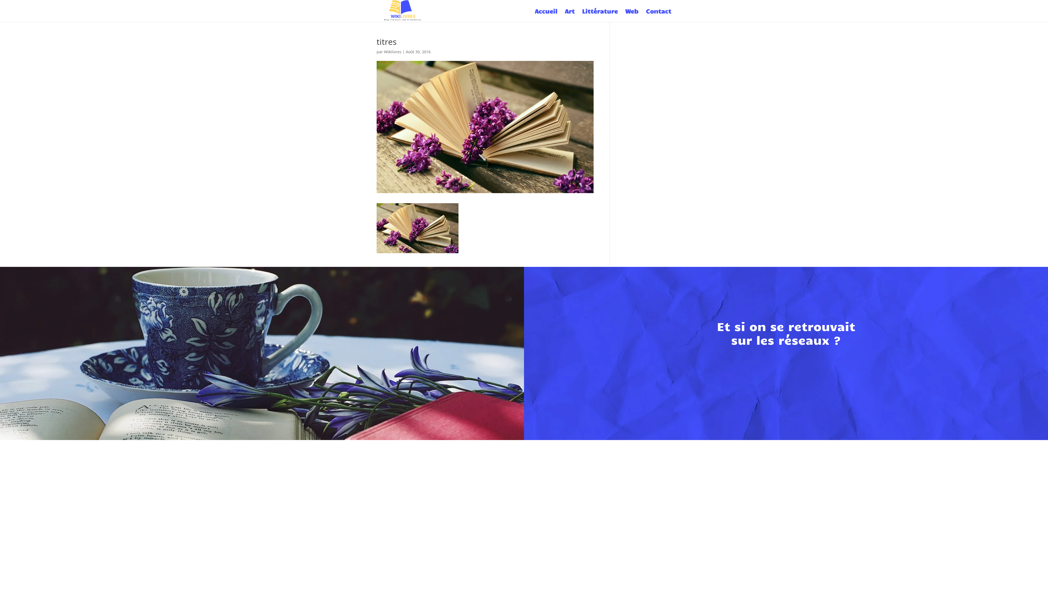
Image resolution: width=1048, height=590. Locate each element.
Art (570, 11)
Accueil (546, 11)
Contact (658, 11)
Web (632, 11)
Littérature (600, 11)
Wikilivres (392, 51)
